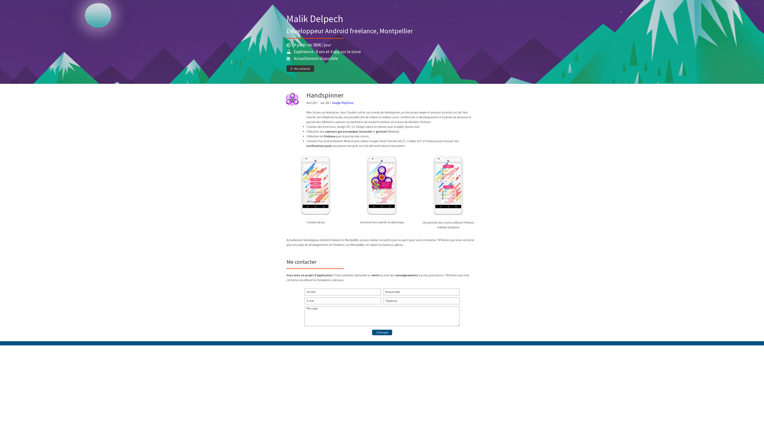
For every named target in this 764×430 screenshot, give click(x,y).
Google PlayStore (343, 103)
